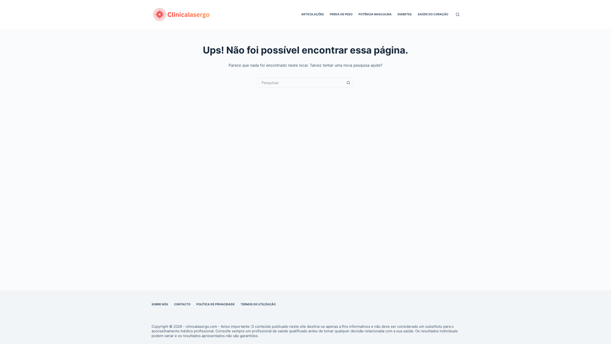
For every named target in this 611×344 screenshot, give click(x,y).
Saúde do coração (433, 14)
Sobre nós (160, 304)
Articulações (312, 14)
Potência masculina (375, 14)
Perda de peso (341, 14)
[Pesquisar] (457, 14)
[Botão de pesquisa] (348, 82)
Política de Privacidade (215, 304)
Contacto (182, 304)
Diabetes (405, 14)
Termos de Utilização (258, 304)
